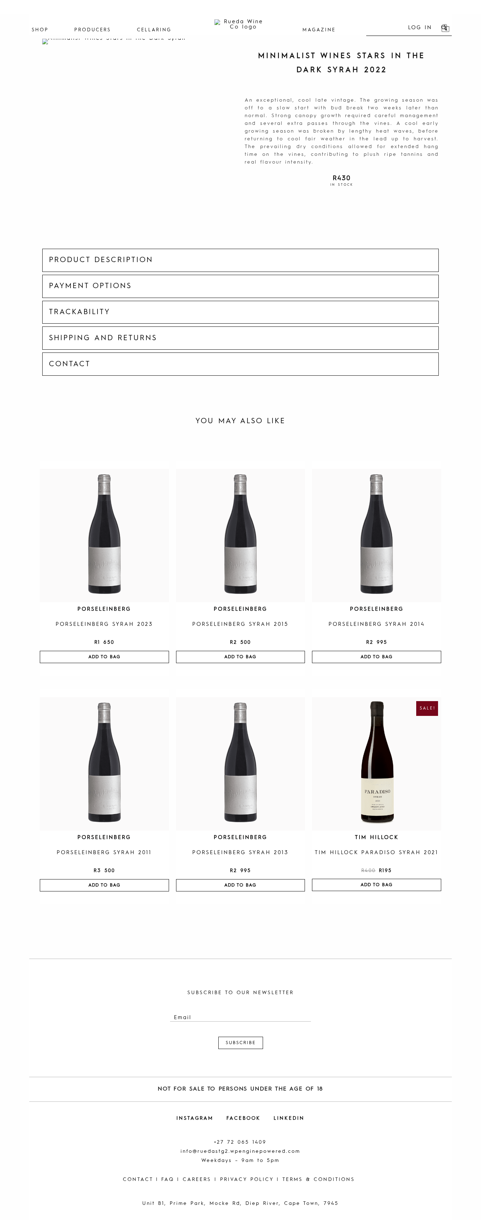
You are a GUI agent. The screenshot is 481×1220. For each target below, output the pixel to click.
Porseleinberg (104, 609)
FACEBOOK (243, 1118)
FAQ (167, 1179)
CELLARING (154, 30)
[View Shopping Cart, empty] (445, 28)
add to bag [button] (104, 657)
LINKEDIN (289, 1118)
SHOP (40, 30)
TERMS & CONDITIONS (318, 1179)
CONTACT (138, 1179)
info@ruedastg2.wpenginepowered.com (240, 1151)
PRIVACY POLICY (247, 1179)
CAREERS (197, 1179)
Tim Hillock (377, 837)
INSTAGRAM (194, 1118)
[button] (240, 260)
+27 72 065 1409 (240, 1142)
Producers (92, 30)
